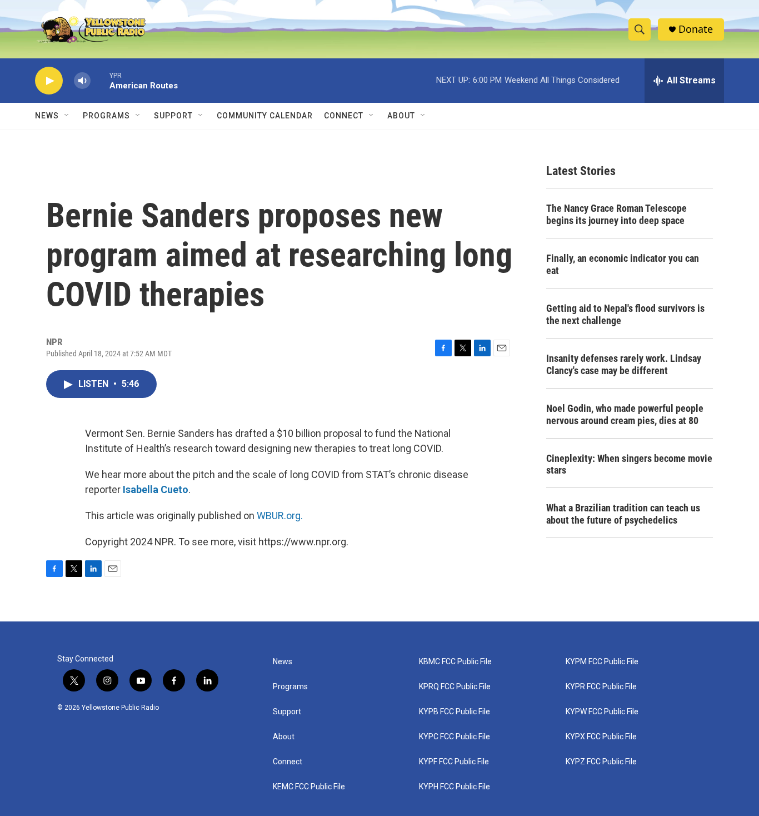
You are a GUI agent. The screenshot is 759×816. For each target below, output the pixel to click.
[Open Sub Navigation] (67, 115)
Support (173, 115)
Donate (695, 29)
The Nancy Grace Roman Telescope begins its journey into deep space (616, 214)
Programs (106, 115)
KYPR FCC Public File (601, 687)
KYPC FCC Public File (454, 737)
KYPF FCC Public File (454, 762)
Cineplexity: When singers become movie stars (629, 464)
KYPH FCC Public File (454, 787)
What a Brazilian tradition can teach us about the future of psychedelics (623, 514)
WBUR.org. (280, 515)
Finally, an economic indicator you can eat (622, 264)
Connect (343, 115)
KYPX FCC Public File (601, 737)
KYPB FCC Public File (454, 712)
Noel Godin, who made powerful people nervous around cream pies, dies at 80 (624, 414)
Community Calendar (265, 115)
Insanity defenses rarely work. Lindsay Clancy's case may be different (623, 364)
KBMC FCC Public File (455, 662)
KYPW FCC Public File (602, 712)
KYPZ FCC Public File (601, 762)
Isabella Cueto (155, 489)
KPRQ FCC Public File (455, 687)
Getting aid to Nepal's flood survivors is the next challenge (625, 314)
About (283, 737)
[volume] (82, 80)
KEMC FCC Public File (309, 787)
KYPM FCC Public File (602, 662)
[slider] (100, 80)
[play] (49, 80)
